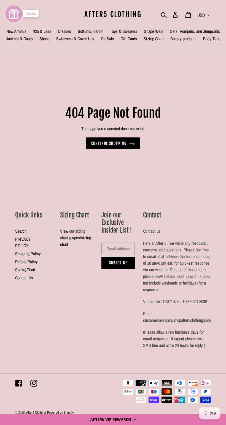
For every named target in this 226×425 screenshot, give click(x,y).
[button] (113, 419)
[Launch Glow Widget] (14, 14)
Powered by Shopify (60, 412)
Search (20, 231)
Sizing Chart (25, 270)
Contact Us (24, 278)
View (64, 231)
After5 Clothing (112, 14)
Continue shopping (109, 143)
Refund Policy (26, 262)
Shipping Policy (28, 254)
